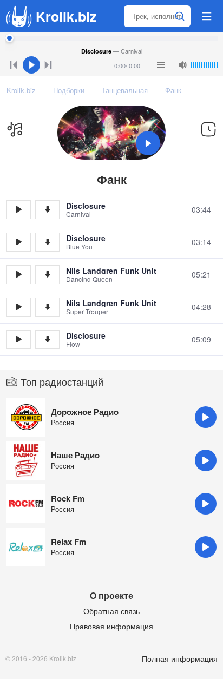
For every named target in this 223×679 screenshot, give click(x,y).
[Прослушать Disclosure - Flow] (18, 339)
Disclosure (86, 205)
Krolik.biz (66, 16)
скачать (47, 209)
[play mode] (160, 65)
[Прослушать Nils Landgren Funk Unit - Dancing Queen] (18, 274)
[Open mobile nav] (207, 16)
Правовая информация (111, 626)
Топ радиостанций (62, 381)
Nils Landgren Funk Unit (111, 270)
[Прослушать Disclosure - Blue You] (18, 242)
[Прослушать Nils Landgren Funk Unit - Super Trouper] (18, 307)
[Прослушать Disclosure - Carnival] (18, 209)
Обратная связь (111, 610)
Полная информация (180, 658)
